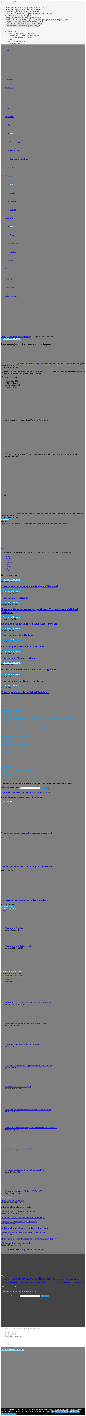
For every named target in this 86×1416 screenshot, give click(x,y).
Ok (52, 1411)
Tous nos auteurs (16, 43)
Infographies (14, 243)
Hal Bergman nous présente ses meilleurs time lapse (24, 900)
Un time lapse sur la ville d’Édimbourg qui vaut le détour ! (28, 866)
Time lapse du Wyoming (14, 928)
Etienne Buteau (47, 371)
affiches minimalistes (7, 1279)
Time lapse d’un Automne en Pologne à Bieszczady (30, 586)
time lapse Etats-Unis (62, 1282)
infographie (74, 1279)
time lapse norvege (76, 1282)
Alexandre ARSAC (37, 1328)
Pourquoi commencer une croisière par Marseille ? (23, 18)
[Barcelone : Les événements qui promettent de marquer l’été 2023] (17, 1064)
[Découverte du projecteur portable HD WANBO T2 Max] (17, 1021)
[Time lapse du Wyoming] (17, 926)
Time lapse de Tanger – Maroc (18, 658)
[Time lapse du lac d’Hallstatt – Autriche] (17, 944)
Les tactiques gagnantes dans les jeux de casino (22, 12)
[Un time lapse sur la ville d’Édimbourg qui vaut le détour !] (23, 862)
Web (11, 260)
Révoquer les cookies (9, 1414)
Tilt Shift (51, 1282)
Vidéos (7, 125)
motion (7, 1282)
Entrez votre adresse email (10, 788)
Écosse (5, 497)
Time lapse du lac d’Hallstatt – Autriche (19, 946)
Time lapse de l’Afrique (14, 597)
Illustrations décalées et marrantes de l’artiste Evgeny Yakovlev (29, 1239)
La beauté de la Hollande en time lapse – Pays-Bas (29, 623)
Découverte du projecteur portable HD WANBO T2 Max (25, 10)
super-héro (39, 1282)
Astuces (12, 235)
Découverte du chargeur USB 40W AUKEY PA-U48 (24, 1191)
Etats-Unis (30, 1279)
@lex (19, 364)
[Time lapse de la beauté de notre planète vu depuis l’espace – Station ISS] (17, 1126)
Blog (7, 29)
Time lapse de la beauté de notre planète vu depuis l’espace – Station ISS (31, 1128)
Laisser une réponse (8, 906)
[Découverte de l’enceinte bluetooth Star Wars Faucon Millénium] (17, 1108)
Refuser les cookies (61, 1411)
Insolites (13, 252)
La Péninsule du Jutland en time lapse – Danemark (24, 1228)
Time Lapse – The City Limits (18, 635)
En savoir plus (74, 1411)
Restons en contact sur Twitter (11, 976)
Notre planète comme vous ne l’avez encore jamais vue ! (26, 833)
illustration (45, 1278)
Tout (11, 134)
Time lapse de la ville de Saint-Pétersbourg (25, 692)
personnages (15, 1282)
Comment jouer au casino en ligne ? (18, 16)
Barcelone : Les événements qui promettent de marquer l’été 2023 (28, 14)
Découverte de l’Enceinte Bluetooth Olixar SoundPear (24, 1170)
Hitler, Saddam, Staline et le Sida (16, 1207)
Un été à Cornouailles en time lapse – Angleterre (28, 669)
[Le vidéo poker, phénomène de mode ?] (17, 1147)
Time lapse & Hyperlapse (19, 159)
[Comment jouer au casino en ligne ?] (17, 1085)
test (46, 1281)
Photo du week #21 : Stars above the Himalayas (23, 1217)
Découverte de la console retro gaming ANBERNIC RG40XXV (28, 8)
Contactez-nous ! (11, 31)
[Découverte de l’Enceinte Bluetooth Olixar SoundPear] (17, 1168)
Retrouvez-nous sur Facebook (11, 974)
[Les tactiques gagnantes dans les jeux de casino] (17, 1042)
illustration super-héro (60, 1279)
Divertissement (10, 176)
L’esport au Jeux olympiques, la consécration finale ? (24, 22)
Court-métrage (15, 142)
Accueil (3, 337)
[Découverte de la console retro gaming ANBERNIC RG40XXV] (17, 1000)
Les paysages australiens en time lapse (23, 646)
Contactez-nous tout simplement (21, 37)
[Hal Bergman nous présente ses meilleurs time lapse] (23, 896)
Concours (8, 269)
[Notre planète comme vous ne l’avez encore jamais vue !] (23, 828)
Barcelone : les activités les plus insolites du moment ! (24, 24)
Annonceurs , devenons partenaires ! (23, 33)
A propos (8, 39)
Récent (7, 979)
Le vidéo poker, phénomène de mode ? (19, 1149)
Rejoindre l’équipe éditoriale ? (16, 41)
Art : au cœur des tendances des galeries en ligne (22, 26)
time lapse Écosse (32, 497)
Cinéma (12, 193)
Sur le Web (9, 218)
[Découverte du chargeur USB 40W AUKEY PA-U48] (17, 1189)
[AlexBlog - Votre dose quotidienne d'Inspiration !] (35, 98)
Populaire (8, 981)
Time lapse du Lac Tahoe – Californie (22, 680)
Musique (13, 210)
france (36, 1279)
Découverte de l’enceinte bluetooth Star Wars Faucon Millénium (28, 1110)
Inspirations (9, 117)
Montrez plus (5, 519)
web (83, 1282)
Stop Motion (14, 150)
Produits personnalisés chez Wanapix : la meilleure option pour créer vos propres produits (36, 20)
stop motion (30, 1282)
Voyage (12, 167)
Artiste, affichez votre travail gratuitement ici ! (26, 35)
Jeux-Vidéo (14, 201)
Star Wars (24, 1282)
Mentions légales (11, 1334)
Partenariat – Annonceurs (14, 1336)
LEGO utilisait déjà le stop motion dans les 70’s (22, 1249)
